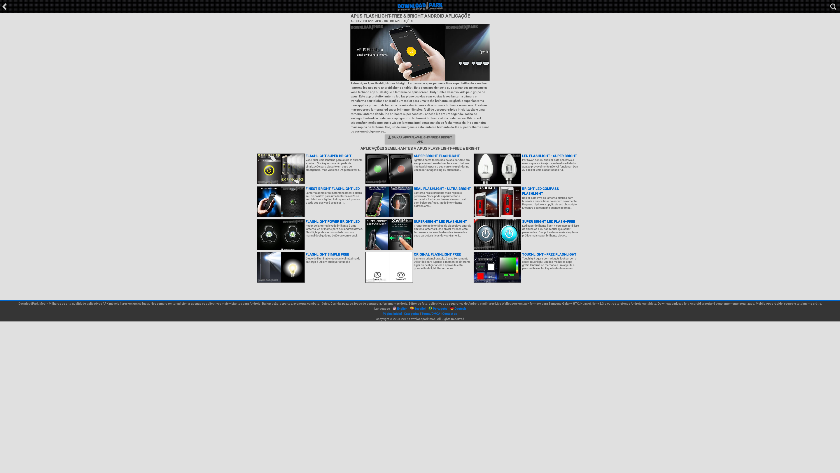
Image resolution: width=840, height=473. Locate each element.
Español (420, 308)
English (402, 308)
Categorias (411, 313)
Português (440, 308)
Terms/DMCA (431, 313)
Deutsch (460, 308)
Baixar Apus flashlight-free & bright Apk (421, 139)
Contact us (449, 313)
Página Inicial (392, 313)
